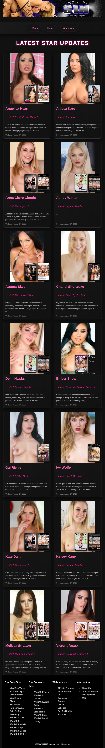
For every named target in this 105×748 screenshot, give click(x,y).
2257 (84, 698)
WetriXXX (14, 721)
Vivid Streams (16, 695)
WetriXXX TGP (17, 718)
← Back (33, 28)
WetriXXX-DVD (17, 734)
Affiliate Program (66, 688)
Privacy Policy (88, 695)
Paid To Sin (15, 711)
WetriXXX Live (41, 715)
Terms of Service (90, 691)
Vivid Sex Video (17, 688)
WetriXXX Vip (16, 727)
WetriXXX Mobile (18, 724)
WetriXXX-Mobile (18, 731)
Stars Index (69, 28)
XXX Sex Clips (17, 691)
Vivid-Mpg (14, 714)
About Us (86, 688)
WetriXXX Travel (41, 692)
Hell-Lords (15, 705)
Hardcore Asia (17, 708)
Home (50, 28)
